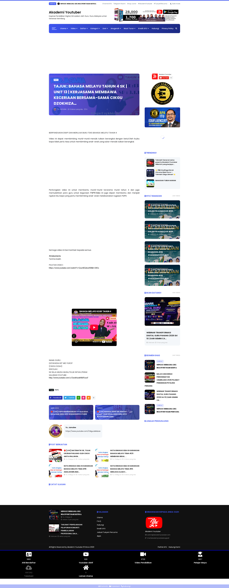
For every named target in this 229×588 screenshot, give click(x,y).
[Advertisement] (114, 54)
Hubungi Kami (174, 549)
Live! (104, 30)
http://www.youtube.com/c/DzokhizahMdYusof (68, 379)
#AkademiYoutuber (145, 7)
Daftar (83, 30)
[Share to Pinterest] (83, 399)
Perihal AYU (162, 549)
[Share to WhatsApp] (78, 399)
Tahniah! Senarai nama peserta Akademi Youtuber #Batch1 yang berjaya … (166, 164)
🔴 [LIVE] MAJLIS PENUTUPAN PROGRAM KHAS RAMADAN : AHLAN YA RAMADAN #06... (162, 210)
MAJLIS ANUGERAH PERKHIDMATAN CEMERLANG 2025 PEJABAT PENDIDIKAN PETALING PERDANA (162, 382)
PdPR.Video (95, 195)
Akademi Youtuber (65, 14)
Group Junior (131, 7)
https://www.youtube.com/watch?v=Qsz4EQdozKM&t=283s (74, 270)
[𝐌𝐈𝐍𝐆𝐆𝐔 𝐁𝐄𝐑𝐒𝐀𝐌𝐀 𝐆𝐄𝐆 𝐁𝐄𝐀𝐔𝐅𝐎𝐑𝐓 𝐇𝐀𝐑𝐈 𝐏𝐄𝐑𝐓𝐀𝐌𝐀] (150, 415)
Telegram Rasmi (119, 7)
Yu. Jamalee (71, 429)
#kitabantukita (55, 258)
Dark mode (176, 7)
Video (73, 30)
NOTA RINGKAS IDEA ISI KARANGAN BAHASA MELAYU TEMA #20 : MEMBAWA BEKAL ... (124, 455)
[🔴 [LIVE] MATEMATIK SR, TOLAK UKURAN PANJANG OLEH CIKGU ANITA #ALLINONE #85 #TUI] (55, 463)
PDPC (56, 82)
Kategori (94, 30)
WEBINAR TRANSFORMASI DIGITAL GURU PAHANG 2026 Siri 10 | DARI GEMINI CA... (161, 337)
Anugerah (115, 30)
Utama (63, 30)
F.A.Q (99, 523)
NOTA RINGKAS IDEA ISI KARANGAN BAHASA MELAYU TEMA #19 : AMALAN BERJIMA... (78, 471)
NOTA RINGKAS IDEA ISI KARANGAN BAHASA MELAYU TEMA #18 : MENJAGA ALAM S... (124, 471)
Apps (99, 538)
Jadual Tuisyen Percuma (107, 534)
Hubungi (155, 30)
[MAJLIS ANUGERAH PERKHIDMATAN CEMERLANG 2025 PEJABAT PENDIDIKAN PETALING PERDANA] (150, 384)
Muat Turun (129, 30)
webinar (160, 363)
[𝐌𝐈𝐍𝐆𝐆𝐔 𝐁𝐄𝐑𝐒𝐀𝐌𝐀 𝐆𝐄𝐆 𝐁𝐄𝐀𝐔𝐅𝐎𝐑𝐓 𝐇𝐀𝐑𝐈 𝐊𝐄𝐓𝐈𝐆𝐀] (54, 521)
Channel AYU (107, 7)
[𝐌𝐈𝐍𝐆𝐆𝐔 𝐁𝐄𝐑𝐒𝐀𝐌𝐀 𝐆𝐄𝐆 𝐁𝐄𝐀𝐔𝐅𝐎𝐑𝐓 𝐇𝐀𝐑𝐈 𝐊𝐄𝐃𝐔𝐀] (150, 371)
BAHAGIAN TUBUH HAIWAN (165, 182)
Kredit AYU (142, 30)
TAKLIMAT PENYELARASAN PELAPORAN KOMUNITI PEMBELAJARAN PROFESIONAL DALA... (84, 4)
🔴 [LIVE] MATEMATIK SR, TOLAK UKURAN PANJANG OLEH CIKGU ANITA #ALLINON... (77, 455)
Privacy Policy (167, 30)
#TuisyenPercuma (160, 7)
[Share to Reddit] (89, 399)
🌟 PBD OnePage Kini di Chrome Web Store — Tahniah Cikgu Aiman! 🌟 (165, 174)
